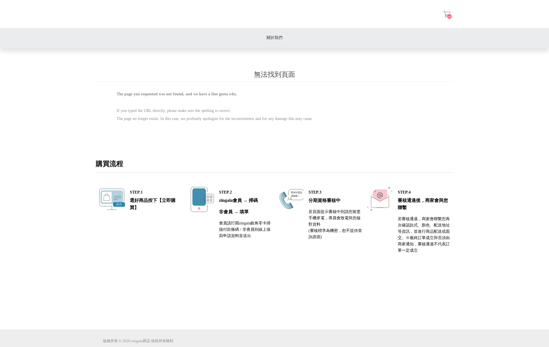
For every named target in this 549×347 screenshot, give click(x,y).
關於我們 (274, 38)
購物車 (446, 14)
